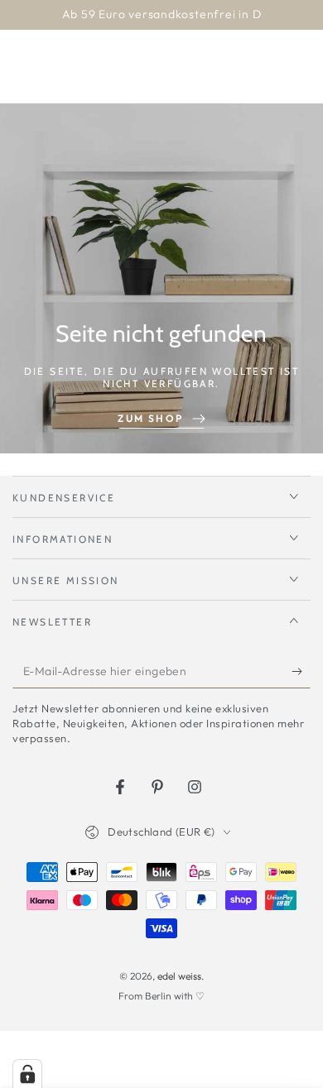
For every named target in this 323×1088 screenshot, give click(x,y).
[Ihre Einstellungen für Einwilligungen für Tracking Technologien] (27, 1074)
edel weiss (179, 976)
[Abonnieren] (301, 672)
